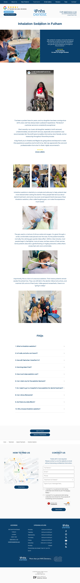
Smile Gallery (47, 2)
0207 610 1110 (70, 12)
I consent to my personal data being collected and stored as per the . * (57, 490)
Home (5, 2)
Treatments (36, 2)
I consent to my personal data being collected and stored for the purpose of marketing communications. (57, 496)
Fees (65, 2)
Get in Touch (40, 431)
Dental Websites (40, 576)
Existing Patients (10, 14)
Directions (21, 487)
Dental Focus (42, 578)
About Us (14, 2)
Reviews (58, 2)
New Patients (25, 2)
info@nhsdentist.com (14, 542)
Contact (73, 2)
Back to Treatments (40, 434)
